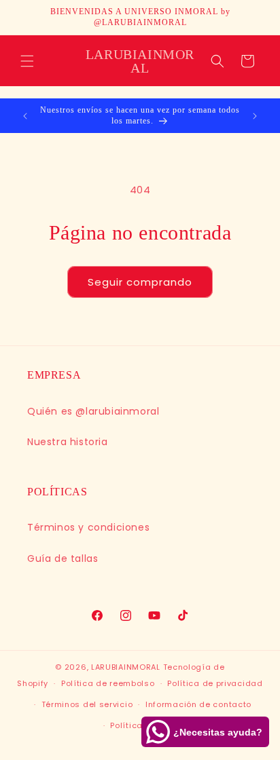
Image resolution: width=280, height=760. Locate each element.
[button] (27, 61)
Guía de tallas (62, 558)
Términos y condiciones (88, 527)
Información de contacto (198, 704)
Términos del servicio (87, 704)
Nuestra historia (67, 442)
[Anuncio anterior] (25, 116)
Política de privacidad (214, 683)
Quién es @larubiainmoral (93, 411)
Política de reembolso (108, 683)
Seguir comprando (140, 282)
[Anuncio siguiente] (255, 116)
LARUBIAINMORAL (125, 667)
